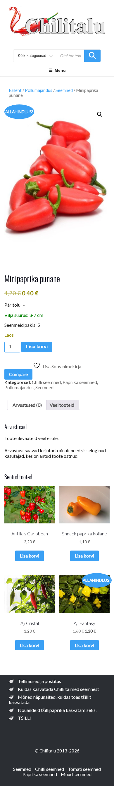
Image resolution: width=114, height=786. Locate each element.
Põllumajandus (38, 90)
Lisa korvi (37, 346)
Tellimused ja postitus (39, 681)
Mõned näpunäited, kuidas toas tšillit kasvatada (50, 699)
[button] (99, 114)
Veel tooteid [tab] (62, 405)
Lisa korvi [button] (29, 555)
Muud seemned (76, 774)
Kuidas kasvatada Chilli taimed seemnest (58, 689)
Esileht (15, 90)
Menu (60, 70)
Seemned (64, 90)
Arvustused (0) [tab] (27, 405)
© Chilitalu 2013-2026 (57, 750)
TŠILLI (24, 718)
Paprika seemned (80, 382)
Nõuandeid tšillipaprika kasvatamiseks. (57, 710)
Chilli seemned (46, 382)
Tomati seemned (84, 769)
